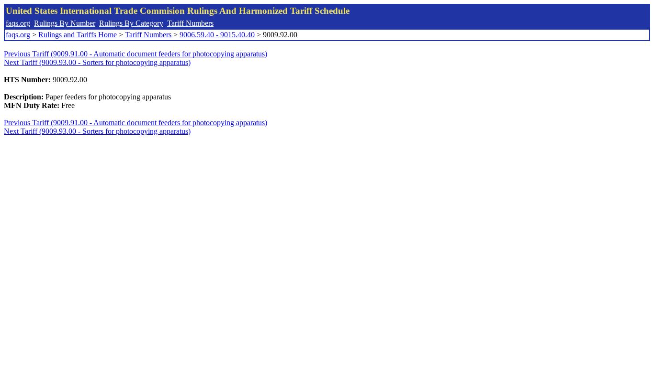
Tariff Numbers (190, 23)
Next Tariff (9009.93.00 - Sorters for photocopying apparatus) (97, 62)
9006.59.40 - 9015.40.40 (217, 35)
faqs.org (18, 23)
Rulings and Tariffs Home (77, 35)
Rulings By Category (131, 23)
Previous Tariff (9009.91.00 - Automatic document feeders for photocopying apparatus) (135, 54)
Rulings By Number (64, 23)
